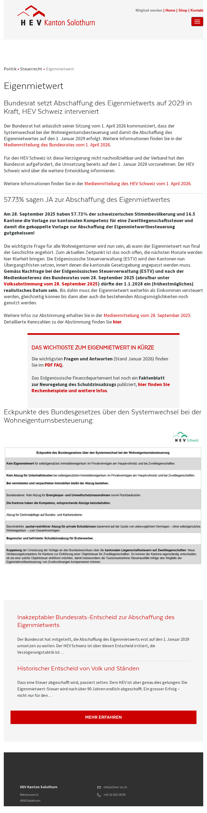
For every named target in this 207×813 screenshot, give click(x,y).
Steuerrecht (31, 68)
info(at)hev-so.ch (115, 787)
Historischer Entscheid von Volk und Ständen (78, 668)
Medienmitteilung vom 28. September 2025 (147, 315)
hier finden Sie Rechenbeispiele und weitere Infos (101, 387)
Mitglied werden (149, 10)
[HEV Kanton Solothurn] (56, 15)
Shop (182, 10)
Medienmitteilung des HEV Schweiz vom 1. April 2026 (137, 183)
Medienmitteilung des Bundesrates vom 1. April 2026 (57, 145)
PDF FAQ (53, 365)
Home (170, 10)
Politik (10, 68)
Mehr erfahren (103, 717)
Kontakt (197, 10)
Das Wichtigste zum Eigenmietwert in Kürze (93, 348)
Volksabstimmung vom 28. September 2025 (51, 284)
